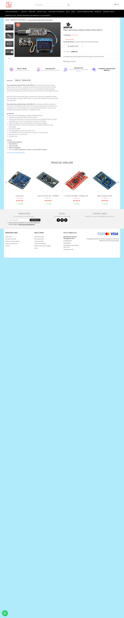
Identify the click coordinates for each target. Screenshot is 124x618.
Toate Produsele (11, 12)
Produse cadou (108, 12)
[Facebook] (58, 220)
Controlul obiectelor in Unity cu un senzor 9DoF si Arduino (30, 149)
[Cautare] (68, 5)
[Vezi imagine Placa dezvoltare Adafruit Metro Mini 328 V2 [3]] (9, 52)
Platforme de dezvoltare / (19, 20)
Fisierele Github (13, 144)
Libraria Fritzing (13, 146)
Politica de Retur (39, 241)
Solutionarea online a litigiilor (42, 246)
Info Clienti (39, 233)
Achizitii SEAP (41, 12)
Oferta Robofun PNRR (85, 12)
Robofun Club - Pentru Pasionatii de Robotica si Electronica (27, 15)
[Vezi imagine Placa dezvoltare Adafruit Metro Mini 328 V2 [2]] (9, 44)
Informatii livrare (39, 237)
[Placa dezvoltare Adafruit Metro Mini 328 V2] (38, 39)
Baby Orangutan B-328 (104, 196)
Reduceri (32, 12)
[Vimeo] (62, 220)
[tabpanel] (38, 39)
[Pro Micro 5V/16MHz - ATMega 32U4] (76, 180)
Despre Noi (8, 237)
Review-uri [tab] (26, 80)
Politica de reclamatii (11, 243)
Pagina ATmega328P (14, 147)
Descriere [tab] (9, 80)
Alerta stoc (74, 46)
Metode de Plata (39, 239)
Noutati (24, 12)
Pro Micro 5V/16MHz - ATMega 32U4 (76, 196)
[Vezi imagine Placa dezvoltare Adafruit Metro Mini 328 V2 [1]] (9, 36)
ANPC (36, 248)
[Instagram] (65, 220)
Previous (9, 23)
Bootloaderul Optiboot (15, 142)
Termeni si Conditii (10, 239)
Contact (7, 246)
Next (9, 58)
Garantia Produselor (40, 243)
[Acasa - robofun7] (15, 4)
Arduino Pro (19, 196)
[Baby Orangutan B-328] (104, 180)
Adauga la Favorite (70, 61)
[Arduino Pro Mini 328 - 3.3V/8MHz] (48, 180)
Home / (7, 20)
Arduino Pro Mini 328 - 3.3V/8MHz (48, 196)
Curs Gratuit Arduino (56, 12)
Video (73, 12)
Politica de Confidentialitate (26, 224)
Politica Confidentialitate (12, 241)
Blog (68, 12)
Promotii (98, 12)
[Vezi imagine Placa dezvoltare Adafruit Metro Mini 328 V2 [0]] (9, 27)
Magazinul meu (11, 233)
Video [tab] (17, 80)
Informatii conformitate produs (16, 152)
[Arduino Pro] (19, 180)
